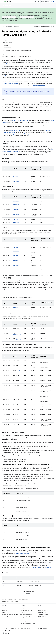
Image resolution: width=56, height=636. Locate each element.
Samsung (35, 567)
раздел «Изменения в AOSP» (9, 20)
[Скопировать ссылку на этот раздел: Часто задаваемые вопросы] (25, 432)
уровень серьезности (13, 151)
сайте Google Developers (22, 553)
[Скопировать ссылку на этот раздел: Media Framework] (14, 186)
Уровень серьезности (10, 76)
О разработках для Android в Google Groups (26, 620)
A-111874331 (16, 219)
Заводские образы (6, 616)
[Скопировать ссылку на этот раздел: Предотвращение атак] (21, 118)
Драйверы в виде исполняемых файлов (8, 619)
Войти (52, 1)
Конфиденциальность (43, 628)
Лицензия (35, 628)
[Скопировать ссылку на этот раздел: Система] (8, 228)
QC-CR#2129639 (17, 334)
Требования (4, 610)
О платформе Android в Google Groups (25, 617)
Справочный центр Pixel (43, 610)
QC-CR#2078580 (17, 330)
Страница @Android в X (25, 608)
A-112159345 (16, 201)
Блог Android (22, 612)
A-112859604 (16, 307)
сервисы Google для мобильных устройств (23, 134)
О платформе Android (7, 628)
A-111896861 (16, 247)
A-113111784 (16, 260)
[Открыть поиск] (36, 1)
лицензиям (30, 597)
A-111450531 (16, 265)
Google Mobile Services (43, 614)
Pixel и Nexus (47, 567)
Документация (6, 5)
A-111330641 (16, 181)
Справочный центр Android (44, 608)
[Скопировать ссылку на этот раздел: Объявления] (13, 100)
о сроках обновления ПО (16, 444)
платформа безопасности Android (10, 83)
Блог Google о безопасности (26, 614)
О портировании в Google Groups (27, 623)
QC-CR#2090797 (17, 339)
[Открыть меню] (2, 1)
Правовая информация (26, 628)
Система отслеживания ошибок (45, 619)
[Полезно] (51, 27)
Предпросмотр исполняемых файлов (10, 614)
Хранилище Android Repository (8, 608)
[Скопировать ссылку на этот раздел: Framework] (10, 158)
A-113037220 (16, 255)
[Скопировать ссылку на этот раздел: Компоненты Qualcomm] (18, 314)
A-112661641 (16, 204)
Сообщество (16, 628)
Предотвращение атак (39, 85)
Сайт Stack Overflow (42, 616)
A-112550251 (16, 173)
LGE (39, 567)
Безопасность (16, 26)
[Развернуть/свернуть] (10, 39)
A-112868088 (16, 251)
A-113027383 (16, 222)
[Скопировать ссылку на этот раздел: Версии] (9, 573)
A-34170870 (16, 176)
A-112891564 (16, 214)
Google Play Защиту (15, 130)
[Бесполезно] (53, 27)
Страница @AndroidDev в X (26, 610)
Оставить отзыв (6, 630)
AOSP (3, 26)
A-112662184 (16, 209)
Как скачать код (5, 612)
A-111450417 (16, 244)
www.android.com (42, 612)
